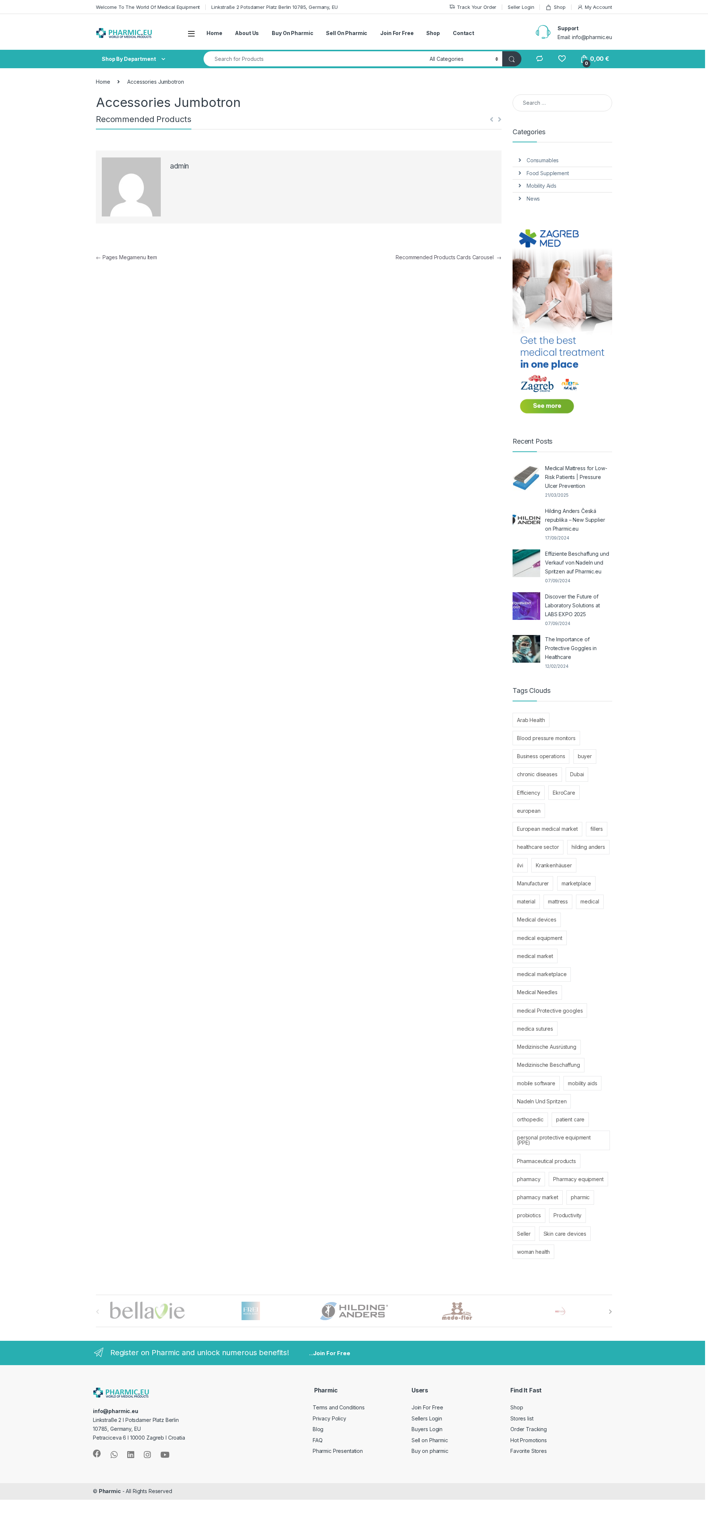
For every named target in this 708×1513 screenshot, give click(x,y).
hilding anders (588, 847)
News (533, 198)
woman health (533, 1252)
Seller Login (521, 7)
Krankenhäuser (554, 865)
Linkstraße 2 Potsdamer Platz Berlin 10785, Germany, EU (274, 7)
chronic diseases (537, 774)
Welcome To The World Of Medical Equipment (148, 7)
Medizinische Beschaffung (548, 1065)
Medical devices (536, 919)
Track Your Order (476, 7)
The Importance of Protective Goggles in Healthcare (571, 648)
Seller (524, 1234)
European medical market (547, 829)
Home (214, 33)
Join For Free (396, 33)
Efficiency (528, 793)
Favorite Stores (528, 1451)
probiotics (529, 1215)
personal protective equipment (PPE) (554, 1140)
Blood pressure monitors (546, 738)
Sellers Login (427, 1418)
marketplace (576, 883)
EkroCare (564, 793)
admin (179, 166)
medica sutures (535, 1029)
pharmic (580, 1197)
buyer (585, 756)
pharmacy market (537, 1197)
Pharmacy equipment (578, 1179)
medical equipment (539, 938)
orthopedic (530, 1119)
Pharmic (110, 1491)
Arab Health (531, 720)
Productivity (567, 1215)
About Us (247, 33)
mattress (558, 901)
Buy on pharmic (430, 1451)
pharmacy (529, 1179)
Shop (559, 7)
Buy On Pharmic (292, 33)
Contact (463, 33)
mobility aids (582, 1083)
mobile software (536, 1083)
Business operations (541, 756)
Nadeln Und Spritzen (541, 1101)
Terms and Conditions (339, 1407)
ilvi (520, 865)
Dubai (577, 774)
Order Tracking (528, 1429)
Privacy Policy (329, 1418)
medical (589, 901)
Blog (318, 1429)
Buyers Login (427, 1429)
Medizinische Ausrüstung (546, 1047)
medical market (535, 956)
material (526, 901)
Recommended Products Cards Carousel (449, 257)
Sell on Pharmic (430, 1440)
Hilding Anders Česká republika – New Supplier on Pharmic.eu (575, 520)
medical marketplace (541, 974)
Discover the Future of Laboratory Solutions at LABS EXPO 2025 (572, 605)
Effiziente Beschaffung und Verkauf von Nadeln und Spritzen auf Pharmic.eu (577, 563)
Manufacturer (533, 883)
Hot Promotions (528, 1440)
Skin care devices (565, 1234)
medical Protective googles (550, 1010)
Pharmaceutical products (546, 1161)
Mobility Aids (541, 186)
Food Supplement (548, 173)
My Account (598, 7)
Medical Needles (537, 992)
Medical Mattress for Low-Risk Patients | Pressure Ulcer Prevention (576, 477)
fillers (596, 829)
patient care (570, 1119)
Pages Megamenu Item (126, 257)
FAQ (318, 1440)
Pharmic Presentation (338, 1451)
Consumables (543, 160)
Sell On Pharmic (346, 33)
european (529, 811)
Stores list (521, 1418)
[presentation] (610, 1311)
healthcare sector (538, 847)
